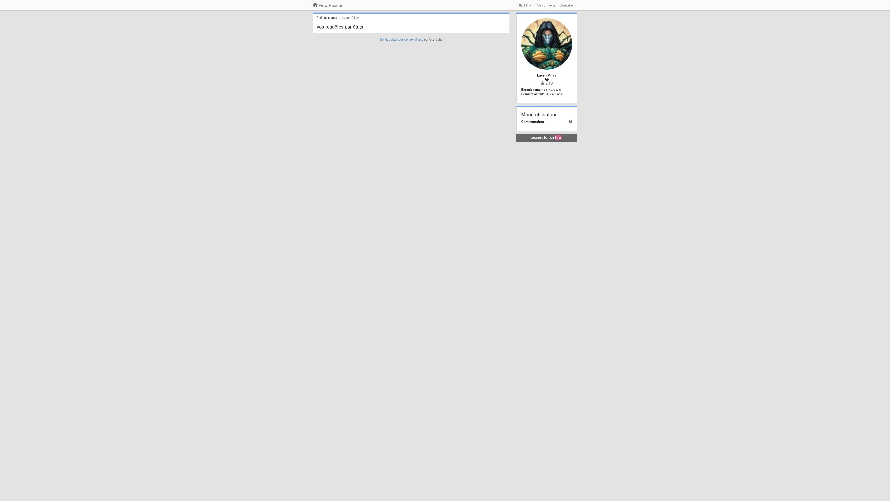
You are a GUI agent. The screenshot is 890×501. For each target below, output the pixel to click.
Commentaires (532, 121)
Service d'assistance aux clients (401, 39)
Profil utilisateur (326, 17)
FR (526, 5)
